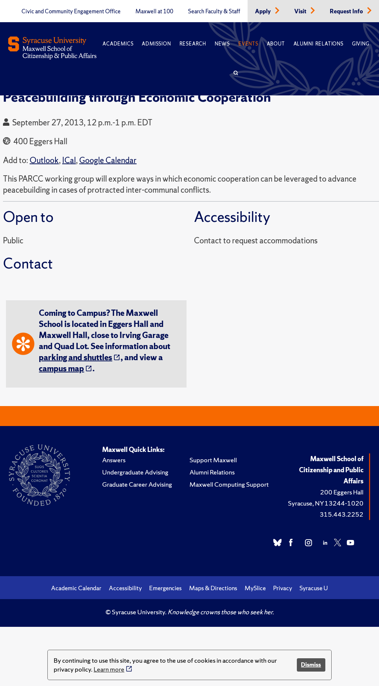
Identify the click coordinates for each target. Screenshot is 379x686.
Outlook (44, 160)
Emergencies (165, 588)
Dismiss (311, 665)
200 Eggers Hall (341, 492)
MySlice (255, 588)
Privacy (282, 588)
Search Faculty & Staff (214, 11)
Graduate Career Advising (137, 484)
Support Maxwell (213, 460)
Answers (113, 460)
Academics (118, 44)
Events (248, 44)
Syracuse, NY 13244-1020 (325, 503)
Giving (360, 44)
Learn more (109, 669)
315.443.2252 (341, 514)
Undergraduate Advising (135, 472)
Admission (156, 44)
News (222, 44)
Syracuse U (313, 588)
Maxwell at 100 (154, 11)
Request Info (347, 11)
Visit (301, 11)
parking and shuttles (75, 357)
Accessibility (125, 588)
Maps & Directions (213, 588)
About (276, 44)
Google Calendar (108, 160)
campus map (61, 368)
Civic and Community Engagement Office (71, 11)
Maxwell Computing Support (229, 484)
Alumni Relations (318, 44)
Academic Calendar (76, 588)
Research (193, 44)
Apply (263, 11)
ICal (69, 160)
